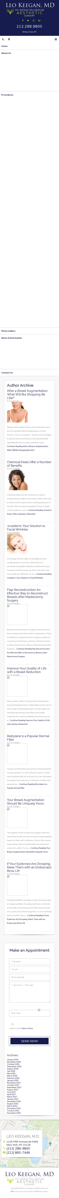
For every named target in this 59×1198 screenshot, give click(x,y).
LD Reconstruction (10, 226)
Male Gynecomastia (11, 184)
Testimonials (7, 87)
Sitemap (15, 1191)
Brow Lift (6, 254)
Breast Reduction (10, 157)
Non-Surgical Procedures (14, 282)
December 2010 (14, 1113)
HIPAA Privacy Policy (41, 1191)
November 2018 (14, 1062)
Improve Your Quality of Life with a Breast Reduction (26, 670)
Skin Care (6, 324)
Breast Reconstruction (13, 191)
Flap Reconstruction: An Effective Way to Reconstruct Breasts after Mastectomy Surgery (27, 595)
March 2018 (12, 1076)
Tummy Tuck (7, 115)
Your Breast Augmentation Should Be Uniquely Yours (25, 801)
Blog (3, 344)
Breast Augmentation (12, 164)
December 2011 (14, 1108)
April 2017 (11, 1094)
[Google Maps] (9, 39)
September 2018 (14, 1066)
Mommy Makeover (11, 178)
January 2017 (12, 1099)
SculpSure (6, 136)
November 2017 (14, 1083)
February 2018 (13, 1078)
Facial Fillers (7, 296)
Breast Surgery (9, 143)
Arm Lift (5, 129)
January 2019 (12, 1059)
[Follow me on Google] (38, 20)
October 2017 (13, 1085)
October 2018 (13, 1064)
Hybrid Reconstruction (13, 212)
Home (4, 46)
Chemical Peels (9, 303)
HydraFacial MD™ (10, 310)
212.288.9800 (29, 26)
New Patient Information (14, 351)
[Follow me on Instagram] (32, 20)
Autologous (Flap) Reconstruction (18, 198)
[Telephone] (3, 39)
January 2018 (12, 1080)
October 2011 (13, 1110)
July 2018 (11, 1071)
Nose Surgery (8, 268)
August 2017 (12, 1089)
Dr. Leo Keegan (9, 66)
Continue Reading (28, 653)
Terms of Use (27, 1028)
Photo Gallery (8, 331)
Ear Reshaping (8, 275)
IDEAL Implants (9, 171)
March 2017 (12, 1096)
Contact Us (7, 372)
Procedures (7, 94)
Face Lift (5, 247)
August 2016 (12, 1103)
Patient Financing (10, 358)
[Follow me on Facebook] (21, 20)
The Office (6, 73)
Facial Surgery (8, 240)
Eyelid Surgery (8, 261)
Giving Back (7, 80)
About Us (6, 53)
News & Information (11, 337)
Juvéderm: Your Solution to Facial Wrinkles (26, 527)
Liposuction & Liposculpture (15, 108)
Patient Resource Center (13, 365)
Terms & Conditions (26, 1191)
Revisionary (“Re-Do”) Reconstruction (20, 219)
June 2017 (11, 1092)
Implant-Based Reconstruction (17, 205)
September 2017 (14, 1087)
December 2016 (14, 1101)
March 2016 (12, 1106)
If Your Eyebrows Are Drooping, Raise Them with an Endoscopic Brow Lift (29, 867)
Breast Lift (6, 150)
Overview (6, 60)
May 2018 (11, 1073)
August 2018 (12, 1069)
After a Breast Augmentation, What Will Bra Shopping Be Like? (27, 394)
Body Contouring (10, 101)
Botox (4, 289)
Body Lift (6, 122)
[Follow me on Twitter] (27, 20)
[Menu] (56, 39)
